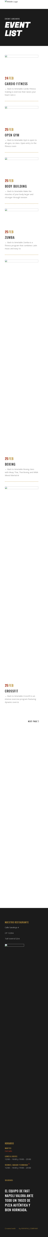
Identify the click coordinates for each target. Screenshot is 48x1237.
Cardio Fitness (16, 83)
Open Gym (12, 135)
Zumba (10, 237)
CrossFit (11, 691)
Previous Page (12, 721)
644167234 (14, 938)
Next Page (32, 721)
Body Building (16, 186)
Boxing (10, 464)
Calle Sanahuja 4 (12, 927)
